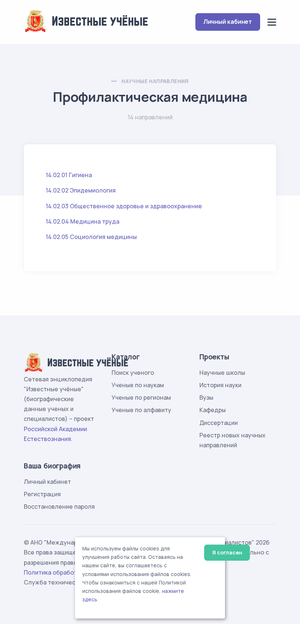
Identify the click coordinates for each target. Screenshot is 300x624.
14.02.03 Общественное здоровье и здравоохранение (124, 206)
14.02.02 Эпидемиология (81, 190)
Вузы (206, 397)
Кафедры (212, 410)
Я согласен (227, 552)
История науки (220, 385)
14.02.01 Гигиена (69, 175)
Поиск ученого (133, 373)
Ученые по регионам (141, 397)
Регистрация (42, 494)
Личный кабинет (227, 22)
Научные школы (222, 373)
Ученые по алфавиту (141, 410)
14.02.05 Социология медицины (91, 237)
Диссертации (218, 423)
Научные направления (155, 81)
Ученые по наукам (138, 385)
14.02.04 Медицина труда (82, 221)
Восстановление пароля (59, 506)
